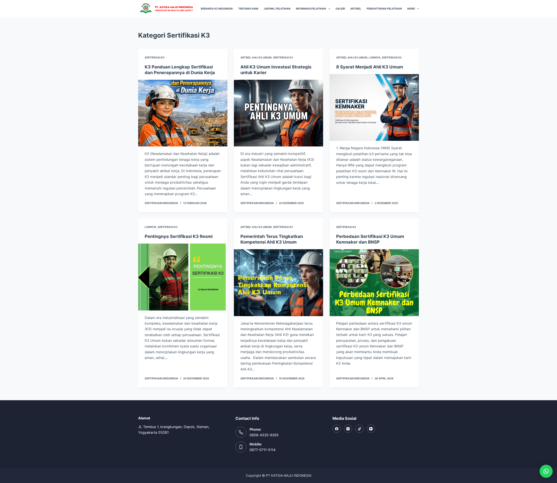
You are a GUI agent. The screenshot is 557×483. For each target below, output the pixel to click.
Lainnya (374, 57)
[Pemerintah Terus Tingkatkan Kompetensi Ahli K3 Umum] (278, 282)
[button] (546, 471)
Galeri (340, 8)
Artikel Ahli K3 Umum (256, 57)
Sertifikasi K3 (154, 57)
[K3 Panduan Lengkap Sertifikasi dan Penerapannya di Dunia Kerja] (182, 113)
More (411, 8)
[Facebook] (336, 429)
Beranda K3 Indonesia (217, 8)
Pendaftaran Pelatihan (384, 8)
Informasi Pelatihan (311, 8)
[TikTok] (359, 429)
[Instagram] (348, 429)
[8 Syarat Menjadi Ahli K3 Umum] (374, 107)
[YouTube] (371, 429)
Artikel (355, 8)
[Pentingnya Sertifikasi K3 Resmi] (182, 277)
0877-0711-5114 (262, 450)
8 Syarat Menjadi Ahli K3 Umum (369, 67)
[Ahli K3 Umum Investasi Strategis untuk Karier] (278, 113)
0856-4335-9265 (264, 435)
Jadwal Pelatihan (277, 8)
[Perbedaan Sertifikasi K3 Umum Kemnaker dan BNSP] (374, 282)
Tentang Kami (248, 8)
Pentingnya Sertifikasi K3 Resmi (179, 236)
